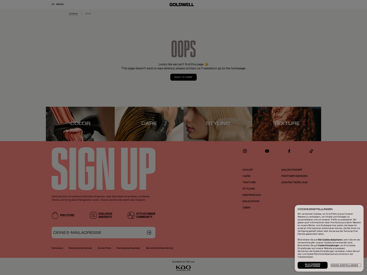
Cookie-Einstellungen (344, 265)
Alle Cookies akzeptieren (312, 265)
